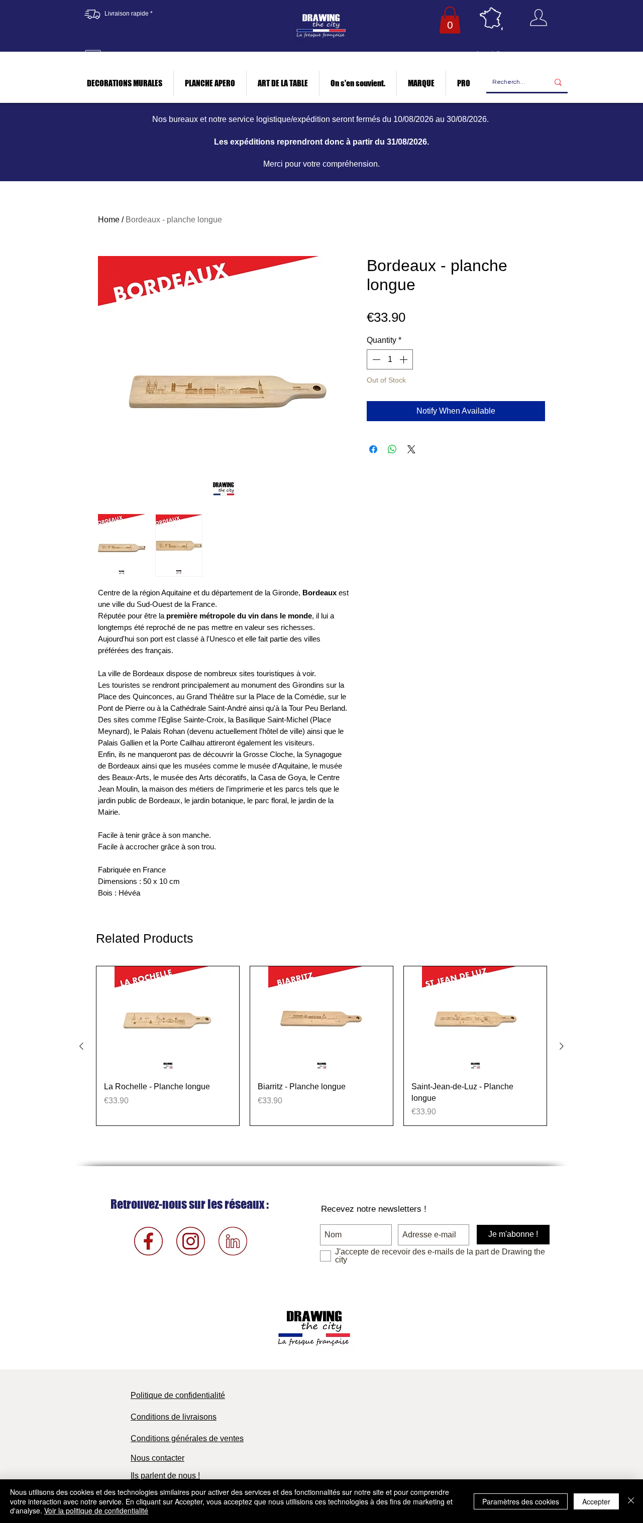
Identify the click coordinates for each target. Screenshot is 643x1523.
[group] (321, 1045)
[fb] (148, 1241)
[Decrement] (375, 359)
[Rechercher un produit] (558, 82)
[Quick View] (167, 1019)
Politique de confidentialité (178, 1395)
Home (109, 219)
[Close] (631, 1501)
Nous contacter (157, 1458)
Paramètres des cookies (520, 1501)
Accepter (596, 1501)
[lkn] (233, 1241)
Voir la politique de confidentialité (96, 1510)
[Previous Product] (81, 1046)
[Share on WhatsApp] (392, 449)
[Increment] (404, 359)
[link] (450, 20)
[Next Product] (562, 1046)
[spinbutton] (389, 359)
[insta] (190, 1241)
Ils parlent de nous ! (165, 1475)
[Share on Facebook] (373, 449)
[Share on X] (411, 449)
